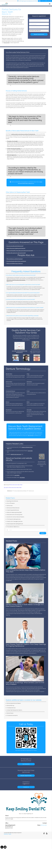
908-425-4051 (30, 435)
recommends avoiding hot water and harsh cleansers (16, 280)
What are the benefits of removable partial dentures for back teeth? (20, 250)
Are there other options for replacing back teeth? (16, 252)
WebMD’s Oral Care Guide (16, 454)
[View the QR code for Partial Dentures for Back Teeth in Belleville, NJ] (35, 348)
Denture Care (9, 505)
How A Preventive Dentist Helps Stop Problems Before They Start (25, 571)
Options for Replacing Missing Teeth (14, 512)
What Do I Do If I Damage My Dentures (14, 521)
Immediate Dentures (11, 707)
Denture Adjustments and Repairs (14, 703)
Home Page (30, 450)
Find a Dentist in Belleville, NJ (13, 526)
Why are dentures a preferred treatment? (15, 258)
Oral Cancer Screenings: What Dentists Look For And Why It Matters (25, 683)
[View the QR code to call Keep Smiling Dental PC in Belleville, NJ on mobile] (26, 748)
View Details (16, 475)
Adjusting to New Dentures (12, 501)
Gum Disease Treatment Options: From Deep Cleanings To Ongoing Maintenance (26, 645)
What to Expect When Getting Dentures (15, 523)
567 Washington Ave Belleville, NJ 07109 (28, 1)
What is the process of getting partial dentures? (16, 248)
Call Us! (46, 1)
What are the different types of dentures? (15, 263)
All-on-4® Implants (11, 503)
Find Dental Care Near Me (12, 715)
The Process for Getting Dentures (13, 519)
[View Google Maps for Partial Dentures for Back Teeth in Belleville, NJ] (19, 349)
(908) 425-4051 (6, 42)
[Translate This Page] (5, 847)
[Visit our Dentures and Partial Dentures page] (26, 360)
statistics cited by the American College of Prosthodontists (23, 134)
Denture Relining (10, 705)
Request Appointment (26, 775)
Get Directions (26, 764)
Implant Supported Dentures (13, 510)
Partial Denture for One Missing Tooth (14, 514)
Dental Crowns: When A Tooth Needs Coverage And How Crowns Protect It (25, 605)
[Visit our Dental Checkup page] (15, 360)
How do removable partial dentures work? (15, 246)
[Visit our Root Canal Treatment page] (36, 360)
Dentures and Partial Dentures (13, 507)
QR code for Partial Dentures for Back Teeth (12, 487)
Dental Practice (10, 713)
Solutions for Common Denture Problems (15, 516)
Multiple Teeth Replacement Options (14, 710)
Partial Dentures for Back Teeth (16, 484)
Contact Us (26, 787)
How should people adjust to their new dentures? (16, 261)
